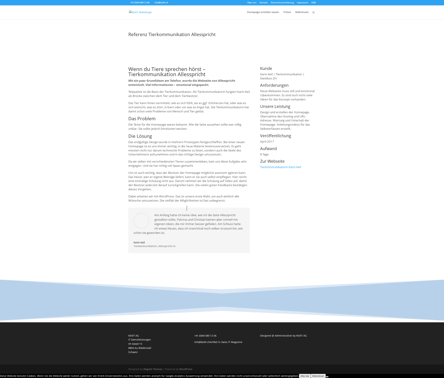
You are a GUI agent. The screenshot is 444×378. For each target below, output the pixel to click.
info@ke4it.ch (202, 342)
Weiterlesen (318, 375)
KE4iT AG (301, 335)
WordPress (185, 369)
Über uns (252, 3)
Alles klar (304, 375)
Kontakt (264, 3)
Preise (287, 12)
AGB (313, 3)
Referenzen (302, 12)
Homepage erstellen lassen (263, 12)
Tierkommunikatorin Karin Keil (280, 167)
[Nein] (327, 376)
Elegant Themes (152, 369)
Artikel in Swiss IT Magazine (226, 342)
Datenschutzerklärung (282, 3)
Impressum (302, 3)
